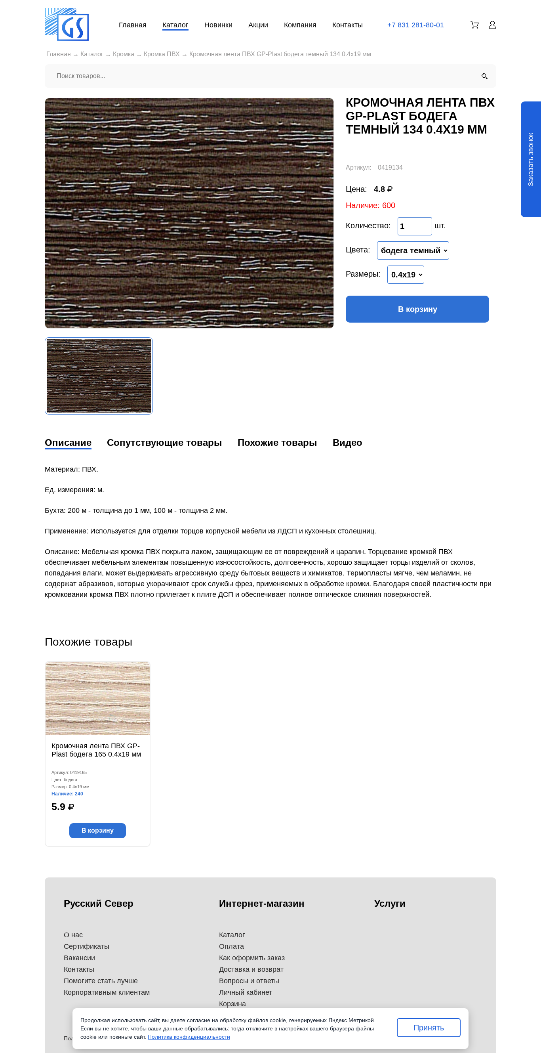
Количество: (368, 225)
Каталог (175, 25)
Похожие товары (277, 442)
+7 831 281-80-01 (415, 25)
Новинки (218, 25)
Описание (68, 442)
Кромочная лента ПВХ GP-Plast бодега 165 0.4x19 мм (96, 750)
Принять (428, 1027)
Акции (258, 25)
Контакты (347, 25)
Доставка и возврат (251, 969)
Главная (133, 25)
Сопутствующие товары (164, 442)
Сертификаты (86, 946)
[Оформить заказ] (475, 25)
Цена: (356, 189)
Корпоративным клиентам (107, 992)
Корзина (232, 1004)
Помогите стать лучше (101, 981)
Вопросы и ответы (249, 981)
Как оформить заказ (252, 958)
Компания (300, 25)
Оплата (231, 946)
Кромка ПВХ (162, 54)
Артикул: (358, 167)
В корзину (417, 309)
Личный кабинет (245, 992)
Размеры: (363, 273)
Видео (347, 442)
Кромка (123, 54)
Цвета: (358, 249)
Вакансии (79, 958)
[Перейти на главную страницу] (67, 24)
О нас (73, 935)
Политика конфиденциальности (189, 1037)
